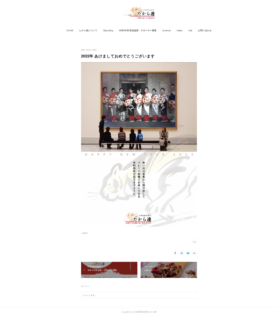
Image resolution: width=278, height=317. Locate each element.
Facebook (166, 30)
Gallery (179, 30)
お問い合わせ (205, 30)
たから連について (88, 30)
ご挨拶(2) (84, 233)
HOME (69, 30)
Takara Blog (108, 30)
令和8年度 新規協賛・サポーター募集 (138, 30)
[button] (69, 30)
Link (190, 30)
